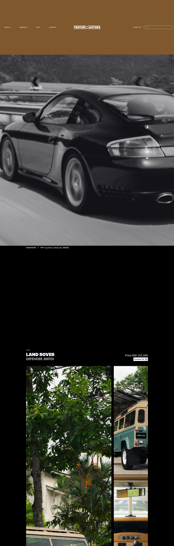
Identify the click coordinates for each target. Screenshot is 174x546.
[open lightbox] (131, 420)
